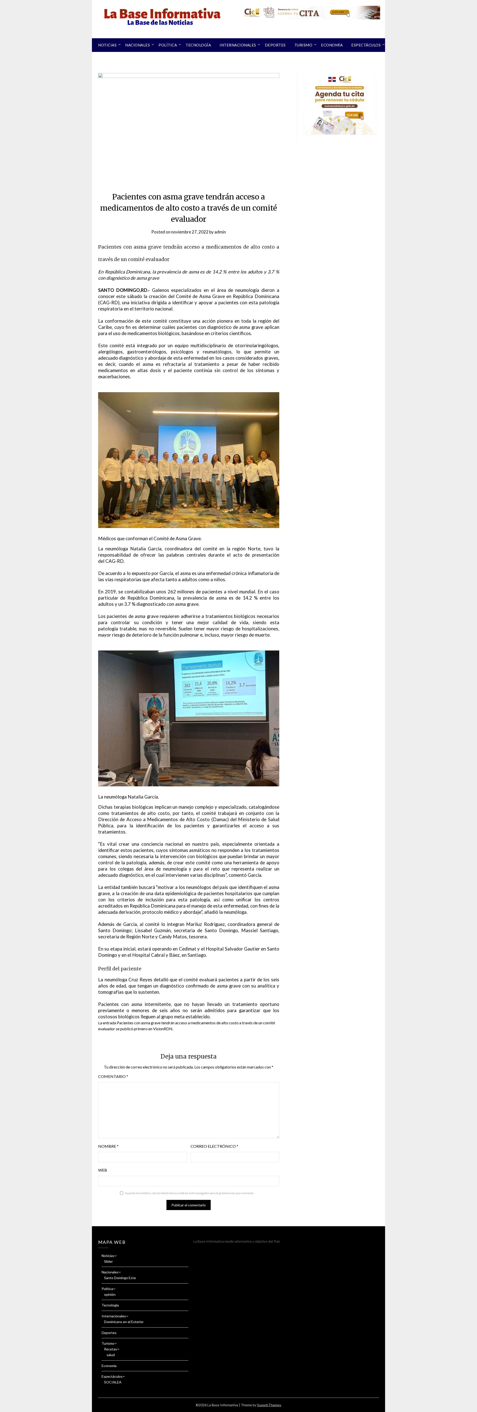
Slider (108, 1261)
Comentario (113, 1076)
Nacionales (137, 45)
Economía (332, 45)
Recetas (110, 1349)
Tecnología (198, 45)
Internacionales (238, 45)
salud (111, 1355)
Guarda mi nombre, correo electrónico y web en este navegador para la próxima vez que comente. (189, 1193)
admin (220, 231)
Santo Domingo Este (120, 1278)
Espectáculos (366, 45)
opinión (110, 1294)
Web (102, 1170)
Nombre (108, 1146)
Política (168, 45)
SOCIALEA (112, 1382)
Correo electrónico (214, 1146)
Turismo (303, 45)
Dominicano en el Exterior (124, 1322)
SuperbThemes (269, 1405)
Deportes (275, 45)
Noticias (107, 45)
